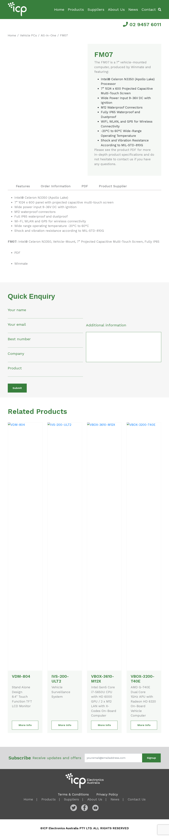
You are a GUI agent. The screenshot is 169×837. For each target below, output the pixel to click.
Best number (19, 339)
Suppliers (95, 9)
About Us (116, 9)
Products (76, 9)
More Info (25, 725)
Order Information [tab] (56, 186)
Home (59, 9)
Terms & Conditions (73, 794)
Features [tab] (23, 186)
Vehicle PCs (28, 35)
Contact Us (137, 799)
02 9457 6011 (144, 24)
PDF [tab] (85, 186)
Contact (149, 9)
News (133, 9)
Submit (17, 388)
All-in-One (48, 35)
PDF (17, 253)
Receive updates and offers (44, 758)
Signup (151, 757)
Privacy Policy (107, 794)
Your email (17, 324)
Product (15, 368)
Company (16, 354)
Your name (17, 310)
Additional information (106, 325)
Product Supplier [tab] (113, 186)
